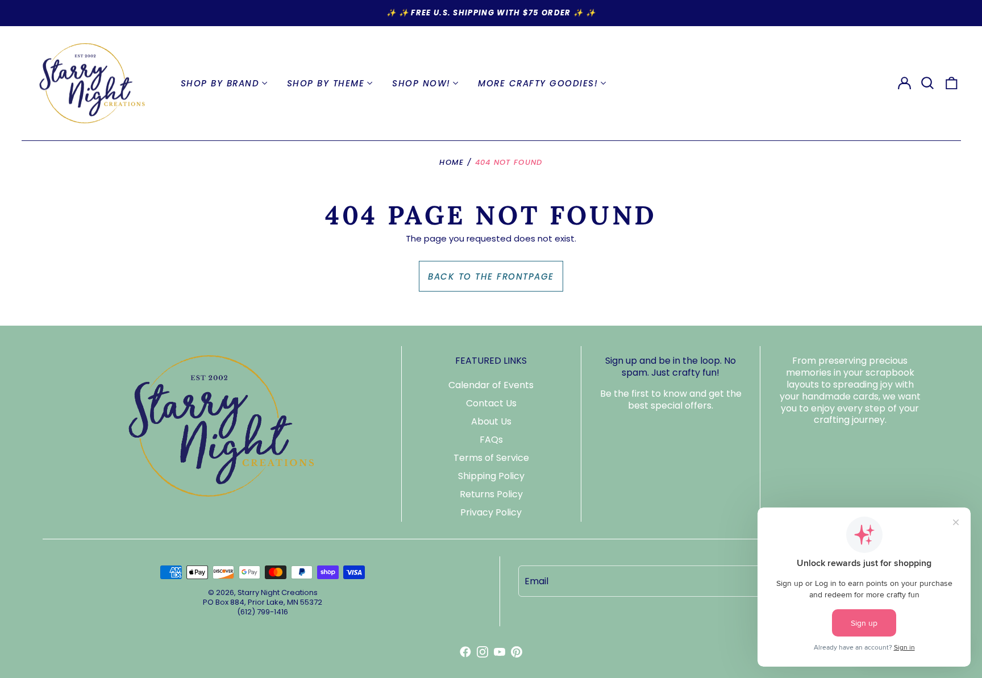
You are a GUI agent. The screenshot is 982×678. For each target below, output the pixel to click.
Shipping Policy (491, 475)
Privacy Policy (491, 512)
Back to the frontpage (491, 276)
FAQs (491, 439)
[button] (928, 83)
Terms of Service (491, 457)
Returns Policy (491, 494)
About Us (491, 421)
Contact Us (491, 403)
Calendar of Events (491, 385)
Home (451, 162)
